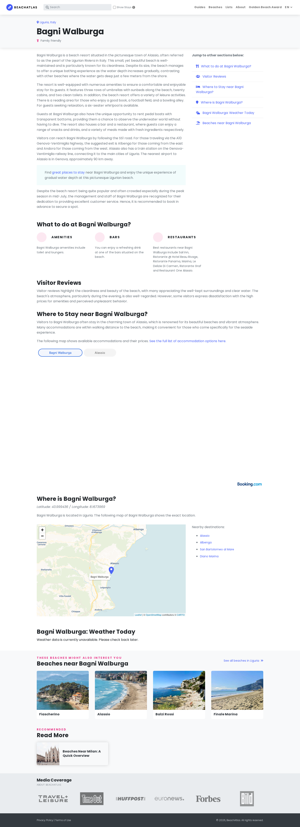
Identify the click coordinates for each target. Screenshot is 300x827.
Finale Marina (226, 714)
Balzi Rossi (165, 714)
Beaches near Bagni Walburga (226, 123)
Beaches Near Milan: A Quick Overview (82, 753)
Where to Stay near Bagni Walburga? (219, 90)
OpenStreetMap (153, 614)
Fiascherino (49, 714)
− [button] (42, 536)
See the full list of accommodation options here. (187, 341)
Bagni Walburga (60, 352)
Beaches (215, 7)
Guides (199, 7)
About (241, 7)
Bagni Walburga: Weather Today (228, 112)
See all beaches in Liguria (241, 661)
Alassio (100, 352)
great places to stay (68, 172)
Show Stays (124, 7)
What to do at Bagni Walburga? (225, 66)
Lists (229, 7)
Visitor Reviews (214, 76)
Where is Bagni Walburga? (221, 102)
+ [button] (42, 529)
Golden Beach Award (265, 7)
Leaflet (138, 614)
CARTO (181, 614)
